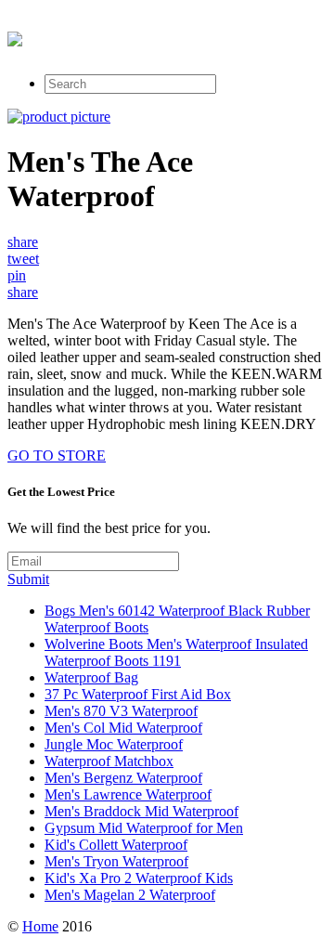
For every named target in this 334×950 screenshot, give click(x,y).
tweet (23, 259)
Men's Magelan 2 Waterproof (130, 895)
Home (40, 926)
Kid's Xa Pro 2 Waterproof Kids (139, 878)
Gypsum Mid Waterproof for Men (144, 828)
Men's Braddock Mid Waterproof (141, 811)
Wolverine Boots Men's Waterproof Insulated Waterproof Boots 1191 (176, 652)
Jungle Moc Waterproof (114, 744)
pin (16, 275)
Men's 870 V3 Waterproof (121, 711)
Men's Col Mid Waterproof (123, 727)
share (22, 242)
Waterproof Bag (91, 677)
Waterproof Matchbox (109, 761)
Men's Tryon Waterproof (116, 861)
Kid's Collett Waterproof (116, 844)
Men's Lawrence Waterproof (128, 794)
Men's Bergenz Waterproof (123, 778)
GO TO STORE (56, 455)
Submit (28, 579)
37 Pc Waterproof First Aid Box (138, 694)
